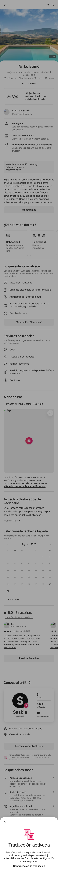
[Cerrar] (5, 821)
